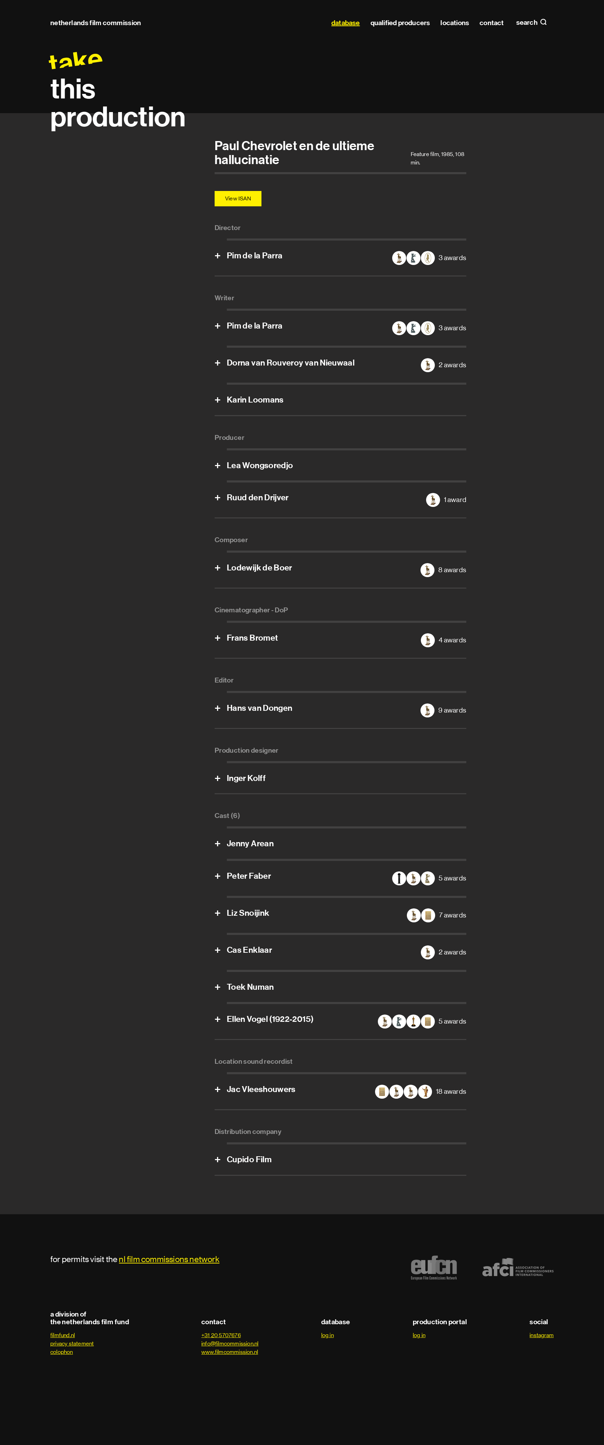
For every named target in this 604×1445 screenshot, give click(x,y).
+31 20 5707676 (221, 1335)
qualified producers (400, 23)
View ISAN (238, 198)
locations (454, 23)
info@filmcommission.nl (229, 1343)
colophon (61, 1352)
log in (327, 1335)
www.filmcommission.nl (229, 1352)
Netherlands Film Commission (95, 23)
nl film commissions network (169, 1259)
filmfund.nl (62, 1335)
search (527, 23)
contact (492, 23)
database (345, 23)
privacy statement (72, 1343)
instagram (542, 1335)
